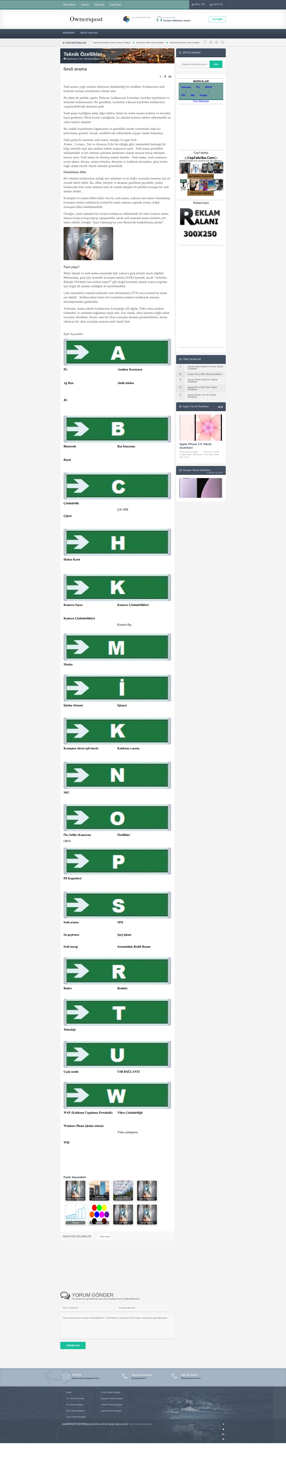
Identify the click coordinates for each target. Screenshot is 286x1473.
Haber (69, 1392)
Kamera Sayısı (73, 604)
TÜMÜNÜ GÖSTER (215, 473)
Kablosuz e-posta (128, 748)
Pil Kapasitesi (72, 878)
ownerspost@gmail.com (85, 1378)
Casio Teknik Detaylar (76, 1417)
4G (66, 399)
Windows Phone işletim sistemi (83, 1125)
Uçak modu (71, 1071)
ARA (216, 64)
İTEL (183, 95)
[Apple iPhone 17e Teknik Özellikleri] (200, 427)
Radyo (68, 988)
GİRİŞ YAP (199, 4)
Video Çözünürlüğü (130, 1112)
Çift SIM (122, 509)
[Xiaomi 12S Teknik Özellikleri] (200, 496)
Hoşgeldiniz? (138, 1378)
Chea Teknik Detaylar (110, 1392)
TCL (198, 87)
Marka (68, 664)
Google (203, 95)
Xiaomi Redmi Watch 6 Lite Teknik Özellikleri (192, 43)
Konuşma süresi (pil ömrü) (81, 748)
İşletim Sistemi (73, 705)
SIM (120, 922)
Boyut (67, 459)
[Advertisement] (105, 77)
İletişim (85, 4)
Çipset (68, 515)
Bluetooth (70, 446)
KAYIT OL (218, 4)
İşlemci (122, 705)
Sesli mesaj (71, 946)
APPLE (208, 87)
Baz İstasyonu (126, 446)
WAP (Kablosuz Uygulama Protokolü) (88, 1112)
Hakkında (99, 4)
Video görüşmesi (127, 1132)
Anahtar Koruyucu (130, 369)
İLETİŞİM (217, 19)
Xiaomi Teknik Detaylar (111, 1411)
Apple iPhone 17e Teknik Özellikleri (195, 446)
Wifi (66, 1142)
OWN (67, 841)
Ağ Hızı (68, 383)
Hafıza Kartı (72, 559)
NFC (67, 792)
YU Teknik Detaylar (74, 1405)
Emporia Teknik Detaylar (112, 1398)
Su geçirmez (71, 934)
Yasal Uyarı (115, 4)
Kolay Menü (69, 4)
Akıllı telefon (125, 383)
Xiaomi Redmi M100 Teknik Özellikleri (103, 43)
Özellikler (123, 834)
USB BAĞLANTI (128, 1071)
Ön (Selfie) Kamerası (77, 834)
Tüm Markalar (201, 101)
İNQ (193, 95)
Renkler (122, 988)
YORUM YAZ (73, 1345)
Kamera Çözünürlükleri (133, 604)
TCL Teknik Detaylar (75, 1398)
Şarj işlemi (124, 934)
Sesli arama (71, 922)
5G (66, 369)
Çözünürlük (71, 503)
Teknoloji (69, 1029)
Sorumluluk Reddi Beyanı (133, 946)
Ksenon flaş (124, 624)
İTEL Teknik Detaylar (75, 1411)
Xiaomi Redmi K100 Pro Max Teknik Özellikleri (142, 43)
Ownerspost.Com (191, 1378)
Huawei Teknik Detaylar (111, 1405)
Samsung (186, 87)
